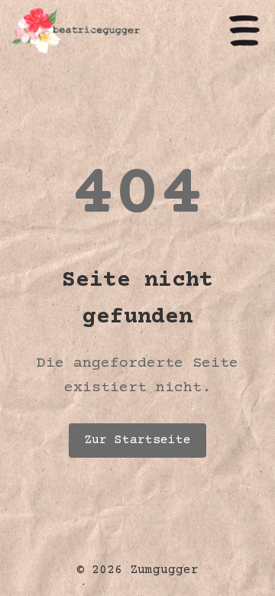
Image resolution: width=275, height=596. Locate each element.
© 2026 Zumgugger (137, 570)
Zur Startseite (137, 440)
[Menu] (244, 31)
